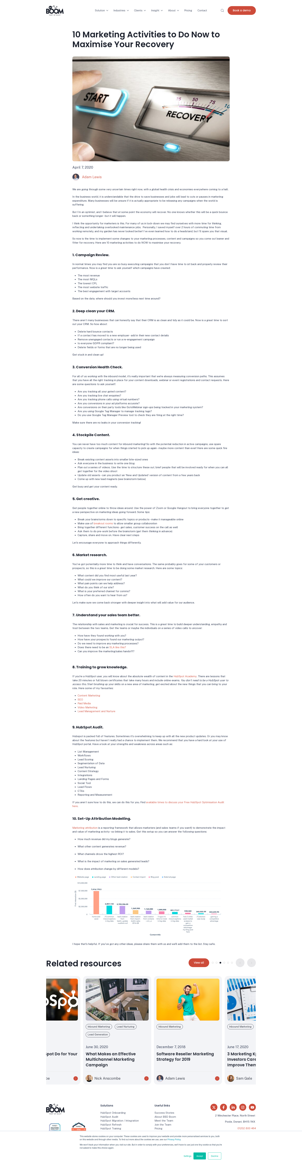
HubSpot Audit (109, 1116)
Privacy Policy (174, 1139)
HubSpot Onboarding (113, 1112)
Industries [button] (119, 10)
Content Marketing (89, 695)
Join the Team (162, 1124)
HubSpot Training (110, 1128)
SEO (80, 699)
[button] (222, 10)
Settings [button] (187, 1155)
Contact (202, 10)
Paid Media (84, 703)
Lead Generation (61, 1034)
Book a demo (242, 10)
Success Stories (164, 1112)
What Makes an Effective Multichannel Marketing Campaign (74, 1059)
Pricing (188, 10)
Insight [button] (155, 10)
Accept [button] (199, 1155)
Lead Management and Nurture (96, 711)
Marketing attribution (85, 827)
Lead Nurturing (89, 1026)
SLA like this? (117, 647)
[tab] (213, 963)
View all (199, 962)
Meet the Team (163, 1120)
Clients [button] (138, 10)
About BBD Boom (165, 1116)
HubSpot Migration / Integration (119, 1120)
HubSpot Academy (185, 676)
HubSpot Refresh (110, 1124)
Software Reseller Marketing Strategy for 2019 (148, 1056)
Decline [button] (214, 1155)
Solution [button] (100, 10)
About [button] (172, 10)
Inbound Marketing (62, 1026)
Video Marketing (88, 707)
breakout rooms (103, 523)
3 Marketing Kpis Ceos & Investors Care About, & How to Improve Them (221, 1059)
